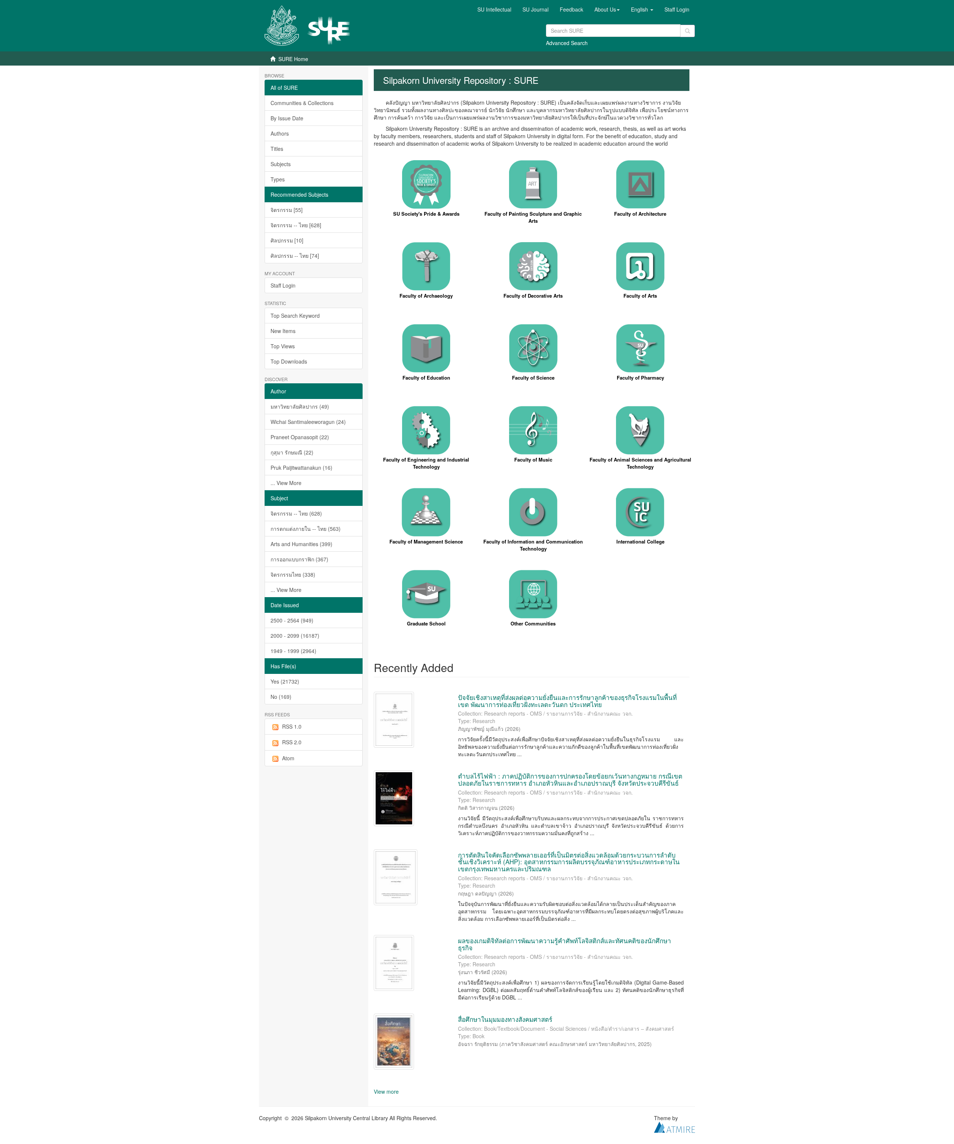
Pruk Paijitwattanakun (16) (301, 467)
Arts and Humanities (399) (301, 544)
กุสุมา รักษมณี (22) (292, 452)
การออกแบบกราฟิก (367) (299, 559)
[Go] (687, 31)
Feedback (571, 9)
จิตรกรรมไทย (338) (293, 574)
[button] (607, 9)
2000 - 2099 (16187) (295, 635)
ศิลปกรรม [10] (287, 240)
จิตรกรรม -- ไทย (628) (296, 513)
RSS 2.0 (291, 742)
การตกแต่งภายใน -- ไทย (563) (306, 528)
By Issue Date (287, 118)
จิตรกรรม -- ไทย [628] (296, 225)
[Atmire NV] (674, 1126)
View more (386, 1091)
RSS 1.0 (291, 726)
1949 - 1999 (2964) (293, 651)
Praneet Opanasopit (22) (300, 437)
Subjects (281, 164)
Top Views (283, 346)
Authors (280, 133)
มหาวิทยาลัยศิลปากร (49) (300, 406)
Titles (277, 148)
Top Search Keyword (295, 315)
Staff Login (283, 285)
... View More (286, 483)
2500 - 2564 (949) (292, 620)
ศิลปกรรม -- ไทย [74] (295, 255)
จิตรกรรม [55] (287, 209)
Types (278, 179)
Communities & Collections (302, 103)
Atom (288, 758)
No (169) (281, 696)
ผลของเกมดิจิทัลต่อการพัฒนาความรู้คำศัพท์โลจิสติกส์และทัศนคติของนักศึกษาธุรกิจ (564, 944)
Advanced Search (567, 43)
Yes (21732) (285, 681)
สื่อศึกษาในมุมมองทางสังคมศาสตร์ (505, 1019)
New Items (283, 331)
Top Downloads (289, 361)
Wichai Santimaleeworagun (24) (308, 421)
